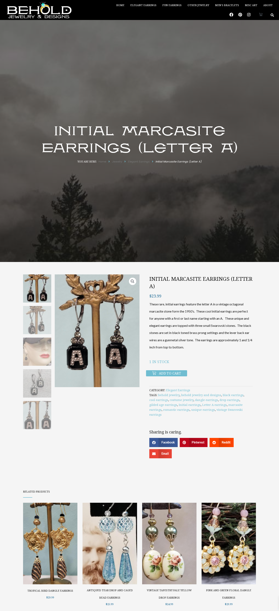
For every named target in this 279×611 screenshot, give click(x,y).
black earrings (233, 395)
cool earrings (158, 400)
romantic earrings (176, 410)
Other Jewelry (198, 5)
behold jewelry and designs (201, 395)
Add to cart (170, 373)
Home (120, 5)
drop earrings (229, 400)
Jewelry (117, 161)
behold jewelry (169, 395)
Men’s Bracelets (227, 5)
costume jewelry (181, 400)
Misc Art (251, 5)
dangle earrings (206, 400)
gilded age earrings (163, 405)
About (268, 5)
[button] (272, 15)
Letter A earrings (214, 405)
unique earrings (203, 410)
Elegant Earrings (143, 5)
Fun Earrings (172, 5)
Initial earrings (190, 405)
